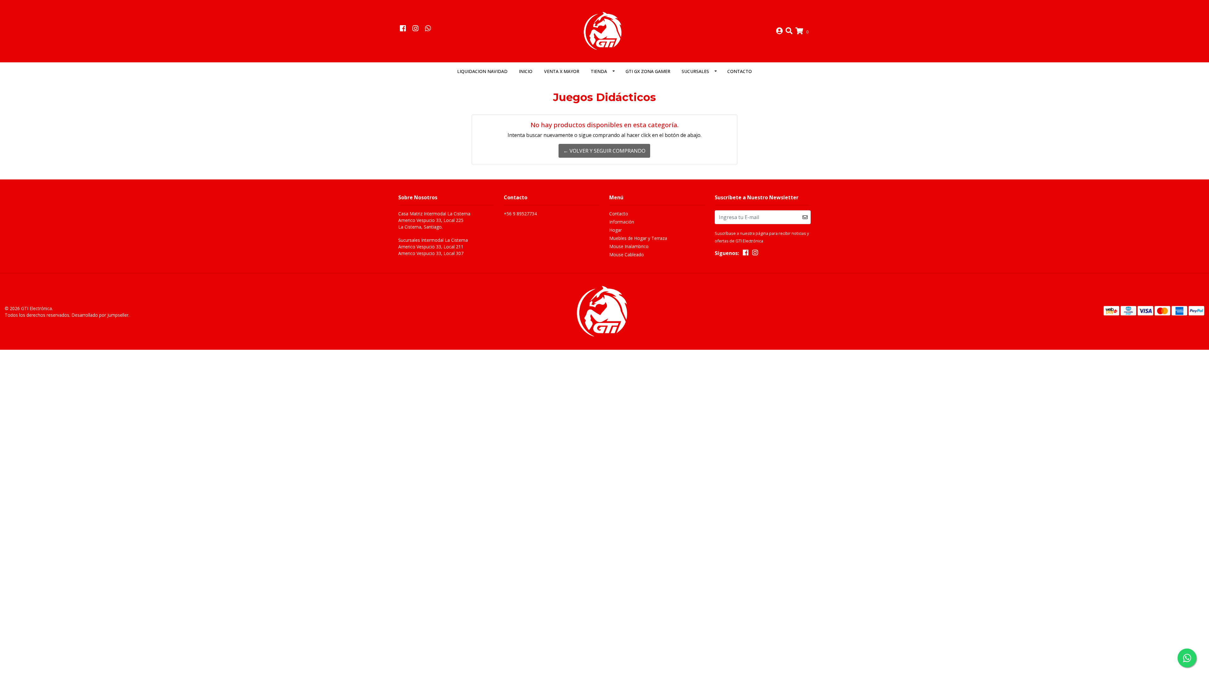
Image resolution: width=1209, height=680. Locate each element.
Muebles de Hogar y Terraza (638, 238)
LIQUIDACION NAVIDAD (482, 71)
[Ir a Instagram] (415, 29)
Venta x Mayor (561, 71)
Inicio (525, 71)
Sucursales (695, 71)
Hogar (615, 230)
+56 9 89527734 (520, 214)
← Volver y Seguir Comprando (604, 150)
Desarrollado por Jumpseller (99, 315)
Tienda (599, 71)
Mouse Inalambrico (629, 246)
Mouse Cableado (626, 255)
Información (621, 222)
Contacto (739, 71)
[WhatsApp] (428, 29)
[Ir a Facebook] (402, 29)
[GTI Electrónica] (604, 30)
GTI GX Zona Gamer (648, 71)
